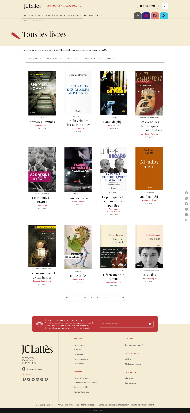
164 (98, 298)
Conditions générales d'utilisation (114, 405)
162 (85, 298)
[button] (148, 6)
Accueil (26, 21)
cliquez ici (86, 328)
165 (104, 298)
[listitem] (24, 379)
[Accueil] (33, 6)
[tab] (25, 15)
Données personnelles (45, 405)
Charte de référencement (142, 405)
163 (91, 298)
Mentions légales (88, 405)
